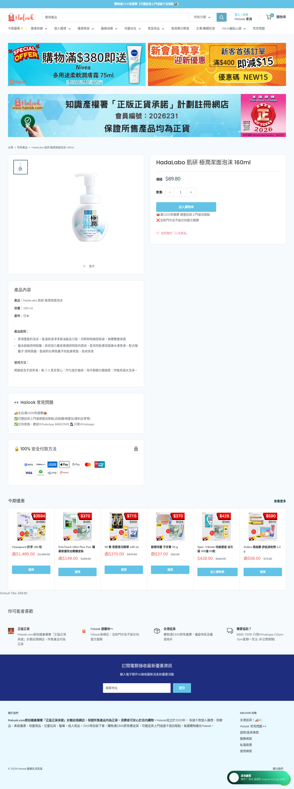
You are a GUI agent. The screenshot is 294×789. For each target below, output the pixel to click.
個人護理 (60, 28)
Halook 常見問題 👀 (253, 726)
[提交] (222, 17)
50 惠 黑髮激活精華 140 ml (122, 547)
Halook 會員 (243, 19)
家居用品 (154, 28)
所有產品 (22, 147)
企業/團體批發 (205, 28)
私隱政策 (246, 745)
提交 (182, 688)
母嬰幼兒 (130, 28)
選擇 (31, 570)
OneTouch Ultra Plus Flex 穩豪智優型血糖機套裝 (76, 549)
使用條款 (246, 751)
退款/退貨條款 (249, 732)
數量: (159, 192)
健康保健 (37, 28)
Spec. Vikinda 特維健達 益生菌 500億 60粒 (215, 549)
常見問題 (259, 28)
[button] (172, 233)
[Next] (286, 549)
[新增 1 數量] (191, 192)
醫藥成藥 (107, 28)
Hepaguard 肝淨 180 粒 (27, 547)
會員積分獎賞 (180, 28)
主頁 (10, 147)
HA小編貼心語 (231, 28)
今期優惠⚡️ (16, 28)
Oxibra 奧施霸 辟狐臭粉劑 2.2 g (262, 549)
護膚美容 (84, 28)
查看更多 (280, 501)
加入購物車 (186, 207)
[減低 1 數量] (170, 192)
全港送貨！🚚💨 (251, 720)
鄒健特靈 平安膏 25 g (164, 547)
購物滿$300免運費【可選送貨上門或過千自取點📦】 (147, 4)
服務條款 (246, 739)
